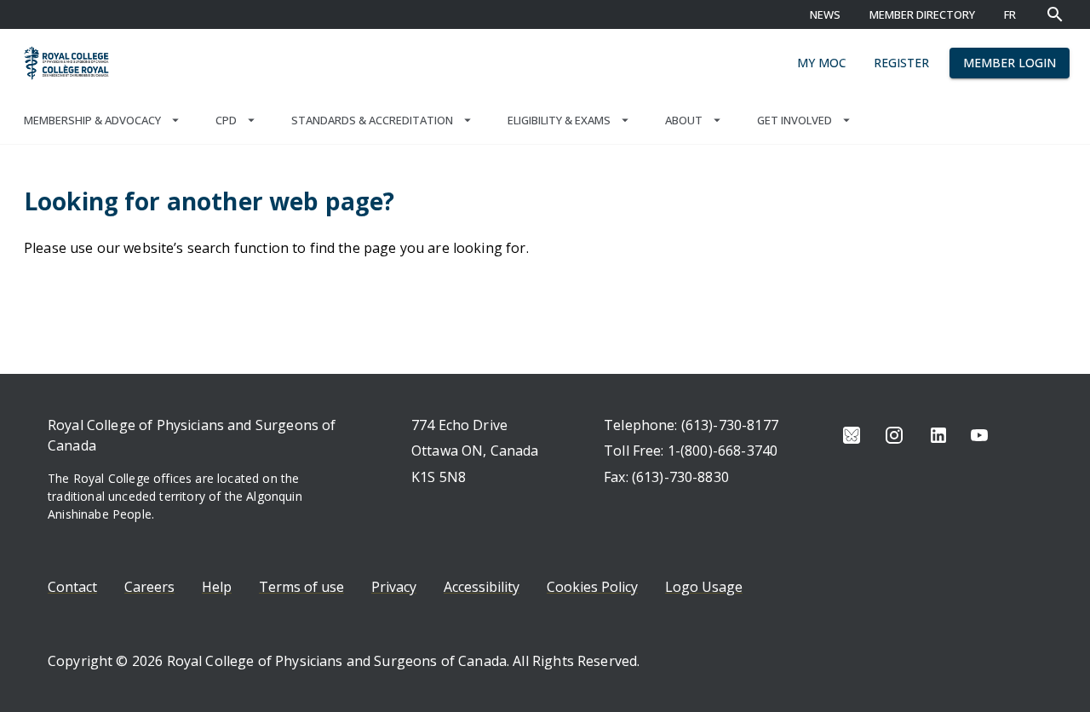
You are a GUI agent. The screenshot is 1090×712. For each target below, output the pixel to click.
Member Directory (922, 14)
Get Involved (794, 120)
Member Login (1009, 63)
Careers (149, 586)
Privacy (393, 586)
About (684, 120)
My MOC (821, 63)
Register (901, 63)
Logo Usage (704, 586)
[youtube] (979, 435)
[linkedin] (938, 435)
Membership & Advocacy (92, 120)
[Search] (1055, 14)
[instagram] (894, 435)
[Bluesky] (851, 435)
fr (1010, 14)
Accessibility (481, 586)
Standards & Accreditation (372, 120)
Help (217, 586)
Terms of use (301, 586)
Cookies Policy (592, 586)
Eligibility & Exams (559, 120)
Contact (72, 586)
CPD (226, 120)
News (825, 14)
